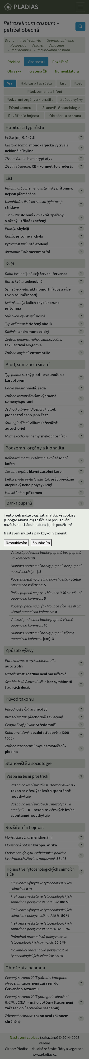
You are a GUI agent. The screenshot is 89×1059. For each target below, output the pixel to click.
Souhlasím (41, 542)
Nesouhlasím (16, 542)
